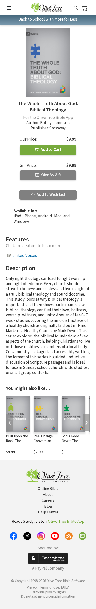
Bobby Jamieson (55, 123)
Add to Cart (50, 150)
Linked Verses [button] (24, 256)
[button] (76, 8)
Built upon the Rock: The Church (17, 441)
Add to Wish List (50, 195)
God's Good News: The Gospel (70, 441)
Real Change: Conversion (44, 439)
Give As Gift (50, 175)
